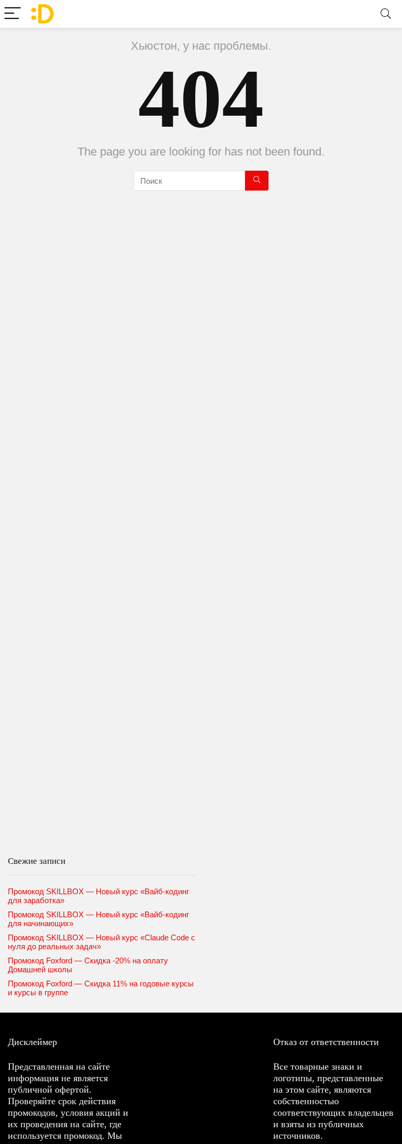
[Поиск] (257, 181)
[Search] (385, 14)
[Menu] (12, 14)
